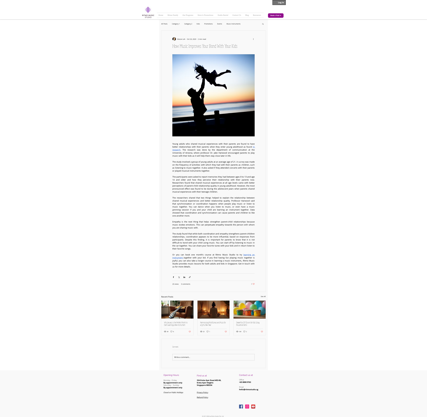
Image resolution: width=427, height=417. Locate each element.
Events (219, 24)
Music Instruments (234, 24)
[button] (263, 24)
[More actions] (253, 39)
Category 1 (176, 24)
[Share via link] (190, 277)
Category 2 (188, 24)
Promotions (208, 24)
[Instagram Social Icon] (247, 406)
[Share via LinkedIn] (184, 277)
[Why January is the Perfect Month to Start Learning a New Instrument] (177, 310)
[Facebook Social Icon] (241, 406)
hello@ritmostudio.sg (248, 389)
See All (263, 296)
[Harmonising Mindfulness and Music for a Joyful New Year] (213, 310)
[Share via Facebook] (173, 277)
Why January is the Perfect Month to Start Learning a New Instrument (175, 323)
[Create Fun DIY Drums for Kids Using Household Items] (250, 310)
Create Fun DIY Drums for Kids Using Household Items (247, 323)
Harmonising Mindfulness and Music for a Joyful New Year (213, 323)
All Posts (164, 24)
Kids (198, 24)
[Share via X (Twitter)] (179, 277)
